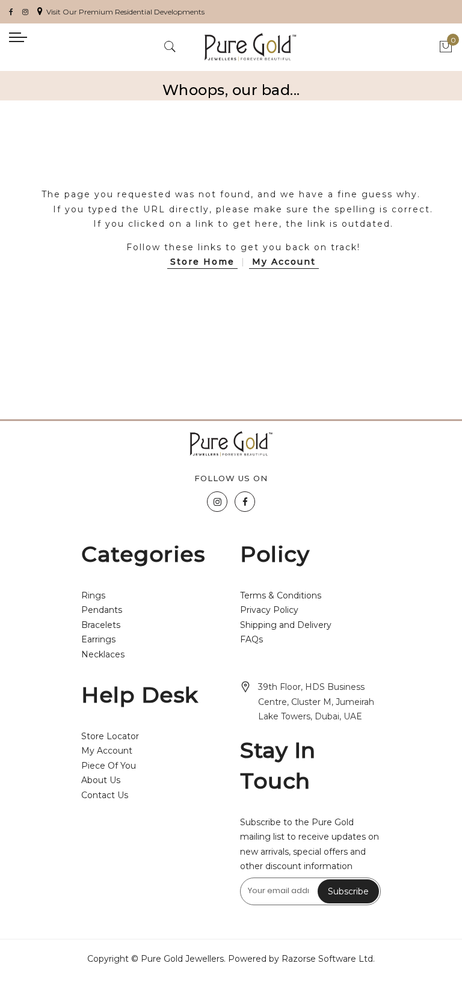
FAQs (251, 639)
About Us (100, 780)
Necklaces (103, 654)
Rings (93, 595)
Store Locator (110, 736)
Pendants (101, 609)
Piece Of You (108, 765)
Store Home (202, 261)
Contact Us (104, 795)
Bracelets (100, 625)
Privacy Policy (269, 609)
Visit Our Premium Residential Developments (125, 11)
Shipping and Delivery (285, 625)
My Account (284, 261)
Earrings (98, 639)
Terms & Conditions (280, 595)
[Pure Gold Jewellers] (250, 47)
